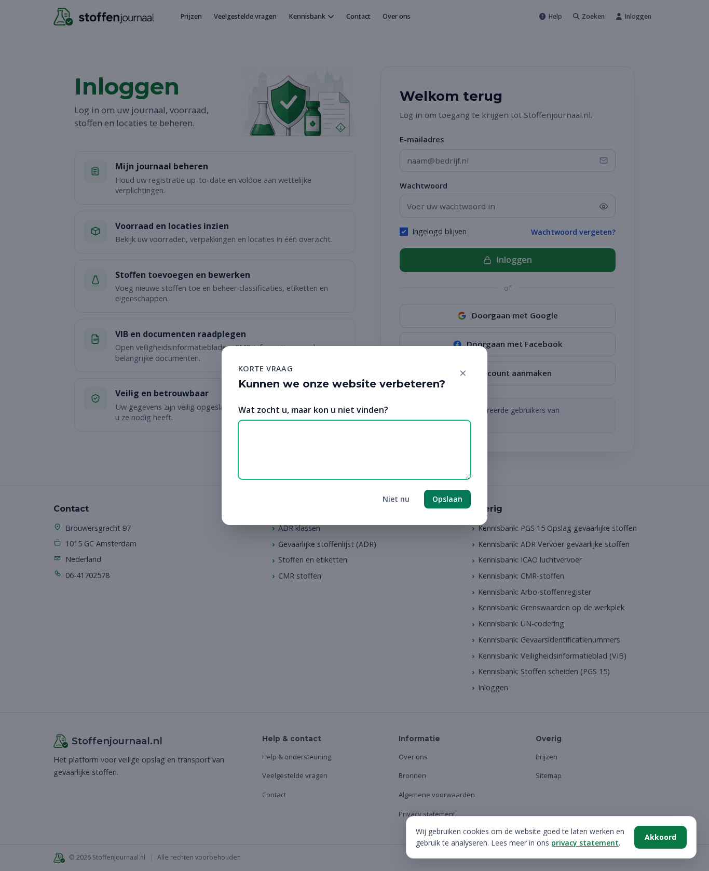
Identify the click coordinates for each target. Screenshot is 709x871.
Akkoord (660, 837)
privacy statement (585, 843)
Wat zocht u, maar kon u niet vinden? (313, 410)
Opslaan (447, 499)
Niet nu (396, 499)
